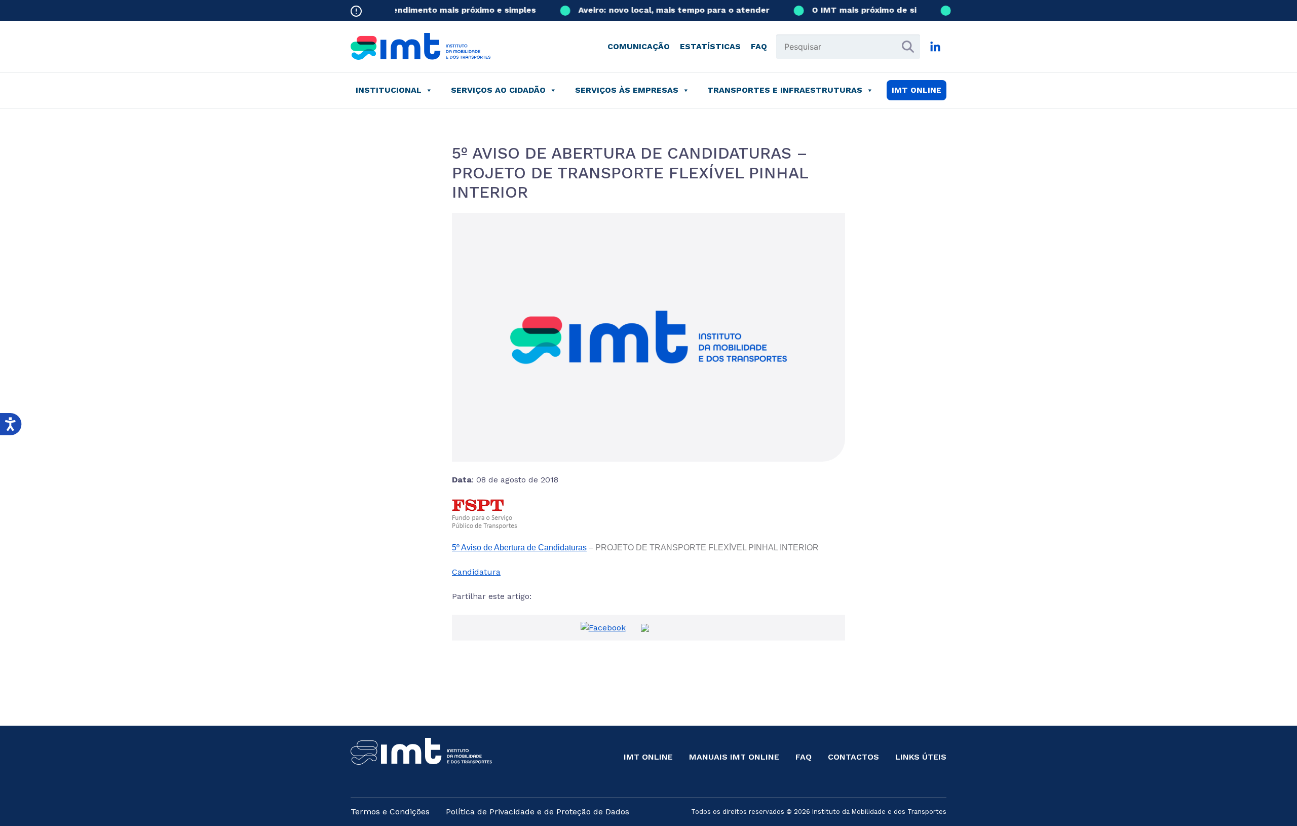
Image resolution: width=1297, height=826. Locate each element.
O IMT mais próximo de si (854, 10)
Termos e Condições (390, 811)
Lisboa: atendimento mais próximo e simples (433, 10)
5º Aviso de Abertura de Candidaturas (519, 547)
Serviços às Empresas (626, 90)
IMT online (916, 90)
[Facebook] (603, 627)
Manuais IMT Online (734, 757)
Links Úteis (920, 757)
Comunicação (638, 46)
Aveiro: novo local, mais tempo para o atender (663, 10)
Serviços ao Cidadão (498, 90)
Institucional (389, 90)
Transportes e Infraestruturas (784, 90)
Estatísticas (710, 46)
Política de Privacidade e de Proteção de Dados (537, 811)
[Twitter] (645, 627)
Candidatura (476, 572)
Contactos (853, 757)
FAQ (759, 46)
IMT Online (648, 757)
